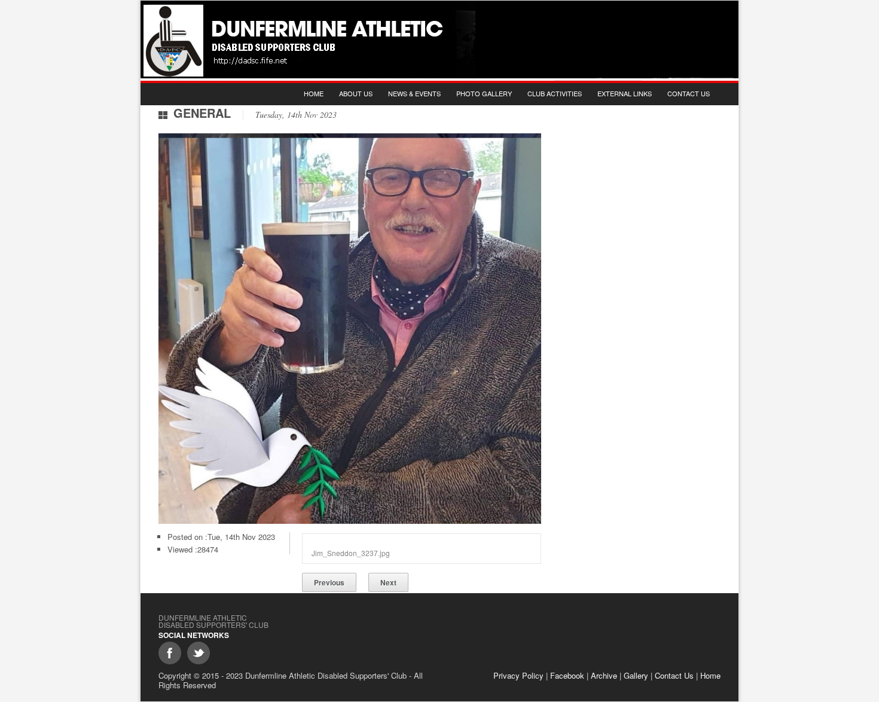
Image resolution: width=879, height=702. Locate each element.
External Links (624, 93)
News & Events (414, 93)
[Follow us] (198, 653)
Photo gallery (484, 93)
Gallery (636, 675)
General (202, 112)
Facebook (567, 675)
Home (313, 93)
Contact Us (688, 93)
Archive (604, 675)
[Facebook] (169, 653)
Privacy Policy (518, 675)
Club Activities (554, 93)
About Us (356, 93)
